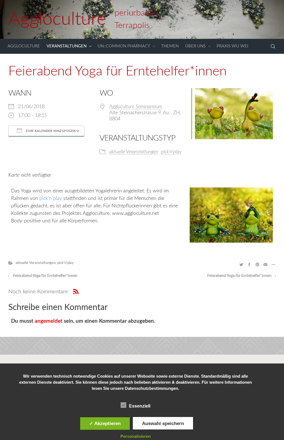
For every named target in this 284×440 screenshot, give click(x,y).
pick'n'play (171, 151)
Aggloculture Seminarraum (135, 106)
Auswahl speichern (163, 423)
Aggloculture (57, 19)
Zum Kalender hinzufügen (50, 131)
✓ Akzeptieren (105, 423)
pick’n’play (51, 198)
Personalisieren (135, 436)
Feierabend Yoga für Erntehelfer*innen (45, 276)
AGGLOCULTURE (23, 46)
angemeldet (48, 321)
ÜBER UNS (195, 46)
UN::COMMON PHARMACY (124, 46)
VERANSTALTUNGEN (67, 46)
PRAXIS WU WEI (232, 46)
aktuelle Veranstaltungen (133, 151)
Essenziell (139, 406)
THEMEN (170, 46)
